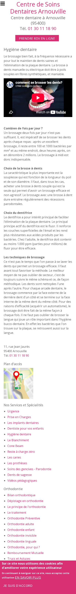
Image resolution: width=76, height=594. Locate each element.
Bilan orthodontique (21, 495)
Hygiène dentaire (19, 434)
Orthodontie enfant (20, 530)
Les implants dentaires (23, 423)
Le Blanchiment (18, 440)
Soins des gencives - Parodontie (29, 469)
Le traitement (16, 512)
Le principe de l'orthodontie (26, 507)
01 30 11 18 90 (42, 28)
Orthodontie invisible (22, 535)
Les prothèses (17, 463)
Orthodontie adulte (20, 524)
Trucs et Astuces (18, 559)
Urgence (13, 411)
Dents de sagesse (19, 475)
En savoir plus (28, 577)
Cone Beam (15, 446)
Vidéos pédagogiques (22, 480)
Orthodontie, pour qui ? (23, 547)
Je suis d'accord (18, 585)
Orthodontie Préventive (23, 518)
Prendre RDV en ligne (37, 38)
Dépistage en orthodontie (25, 501)
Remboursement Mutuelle (25, 553)
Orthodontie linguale (21, 541)
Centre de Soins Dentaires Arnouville (38, 7)
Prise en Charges (19, 417)
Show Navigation (4, 4)
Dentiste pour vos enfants (25, 428)
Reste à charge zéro (21, 452)
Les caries (14, 457)
